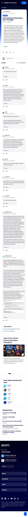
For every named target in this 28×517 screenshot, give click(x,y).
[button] (2, 3)
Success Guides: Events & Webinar (11, 428)
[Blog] (2, 498)
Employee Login (21, 504)
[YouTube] (11, 498)
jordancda (10, 401)
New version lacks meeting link (11, 421)
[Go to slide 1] (7, 373)
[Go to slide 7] (19, 373)
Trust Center (11, 502)
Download (5, 479)
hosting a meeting (8, 417)
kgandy (6, 159)
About (4, 473)
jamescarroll (7, 11)
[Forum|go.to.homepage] (10, 3)
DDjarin (6, 85)
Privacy (6, 502)
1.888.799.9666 (5, 452)
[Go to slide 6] (17, 373)
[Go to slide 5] (15, 373)
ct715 (9, 397)
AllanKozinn (7, 135)
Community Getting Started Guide (12, 329)
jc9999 (9, 393)
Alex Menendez (8, 212)
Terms (2, 502)
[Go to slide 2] (8, 373)
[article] (14, 73)
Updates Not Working (9, 412)
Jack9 (6, 112)
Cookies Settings (13, 504)
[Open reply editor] (14, 58)
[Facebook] (18, 498)
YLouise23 (7, 176)
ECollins (9, 385)
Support (4, 490)
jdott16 (9, 389)
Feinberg (7, 67)
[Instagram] (15, 498)
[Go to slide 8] (21, 373)
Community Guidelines (9, 331)
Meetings (4, 7)
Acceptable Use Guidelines (20, 502)
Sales (3, 484)
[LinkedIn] (5, 498)
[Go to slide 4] (14, 373)
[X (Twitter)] (8, 498)
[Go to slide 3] (11, 373)
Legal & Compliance (5, 504)
